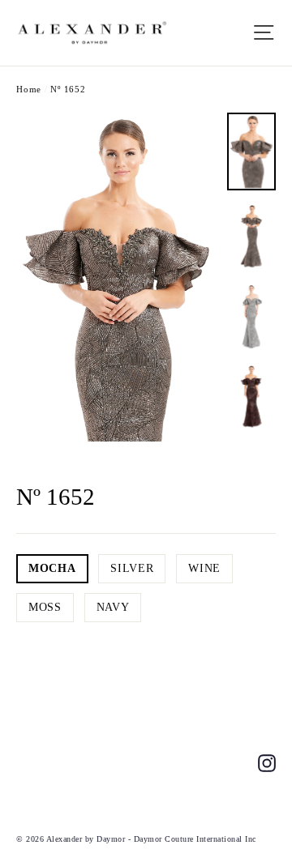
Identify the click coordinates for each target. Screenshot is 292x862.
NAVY (113, 607)
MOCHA (52, 568)
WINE (204, 568)
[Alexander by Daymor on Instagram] (267, 762)
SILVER (131, 568)
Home (28, 89)
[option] (117, 277)
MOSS (45, 607)
